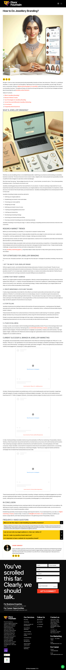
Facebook (40, 624)
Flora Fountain (31, 668)
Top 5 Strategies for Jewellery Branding (15, 100)
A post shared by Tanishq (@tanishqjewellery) (33, 489)
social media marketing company (38, 327)
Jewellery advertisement (22, 90)
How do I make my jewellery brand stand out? (18, 535)
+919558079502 (8, 606)
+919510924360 (8, 610)
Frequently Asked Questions (12, 106)
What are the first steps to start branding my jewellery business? (24, 522)
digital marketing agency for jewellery (28, 86)
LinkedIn (40, 622)
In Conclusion (8, 104)
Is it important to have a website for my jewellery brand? (21, 538)
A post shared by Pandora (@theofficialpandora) (33, 434)
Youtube (40, 626)
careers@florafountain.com (20, 610)
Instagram (40, 619)
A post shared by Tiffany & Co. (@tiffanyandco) (33, 386)
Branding (26, 619)
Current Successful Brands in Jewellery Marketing (17, 102)
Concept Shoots (27, 637)
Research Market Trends (11, 97)
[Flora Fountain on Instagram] (58, 3)
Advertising (26, 622)
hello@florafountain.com (36, 513)
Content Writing (27, 631)
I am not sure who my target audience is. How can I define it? (22, 532)
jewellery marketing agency (14, 249)
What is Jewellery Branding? (11, 95)
